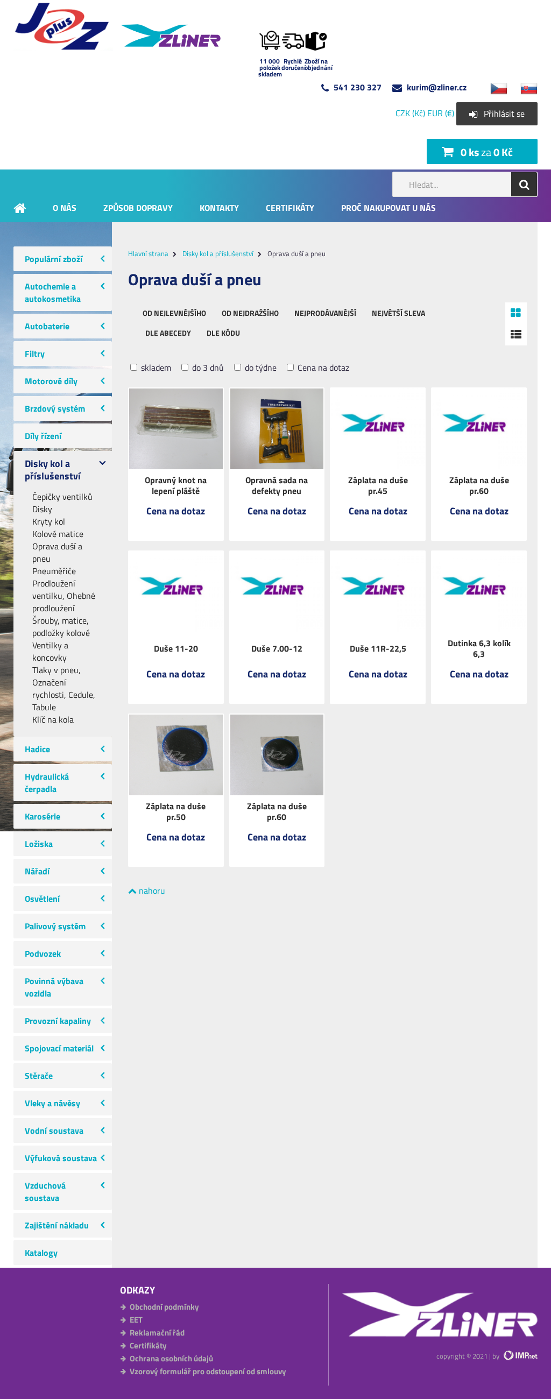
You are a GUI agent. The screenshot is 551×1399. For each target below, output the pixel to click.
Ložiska (39, 843)
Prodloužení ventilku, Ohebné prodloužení (63, 595)
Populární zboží (53, 258)
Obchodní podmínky (164, 1307)
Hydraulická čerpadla (47, 782)
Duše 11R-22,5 (378, 648)
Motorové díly (51, 381)
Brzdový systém (55, 408)
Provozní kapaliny (58, 1020)
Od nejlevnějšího (174, 313)
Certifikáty (290, 207)
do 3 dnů (207, 368)
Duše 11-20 (176, 648)
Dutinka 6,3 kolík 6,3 (479, 648)
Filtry (35, 353)
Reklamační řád (157, 1332)
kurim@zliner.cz (437, 87)
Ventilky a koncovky (50, 651)
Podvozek (43, 953)
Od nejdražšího (250, 313)
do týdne (260, 368)
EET (136, 1319)
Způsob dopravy (138, 207)
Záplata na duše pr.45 (378, 485)
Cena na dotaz (322, 368)
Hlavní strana (148, 253)
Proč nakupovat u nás (388, 207)
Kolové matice (57, 534)
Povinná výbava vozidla (54, 987)
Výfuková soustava (61, 1157)
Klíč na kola (53, 719)
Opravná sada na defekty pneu (276, 485)
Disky (42, 509)
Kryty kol (48, 521)
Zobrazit (176, 518)
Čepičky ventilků (62, 497)
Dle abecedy (168, 332)
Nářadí (37, 871)
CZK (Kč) (410, 113)
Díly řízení (43, 435)
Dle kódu (223, 332)
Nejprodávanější (325, 313)
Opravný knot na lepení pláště (176, 485)
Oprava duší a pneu (57, 552)
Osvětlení (42, 898)
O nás (64, 207)
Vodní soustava (54, 1130)
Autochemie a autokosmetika (53, 292)
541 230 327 (358, 87)
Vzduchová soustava (45, 1191)
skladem (155, 368)
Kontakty (219, 207)
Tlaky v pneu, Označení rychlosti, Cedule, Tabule (63, 688)
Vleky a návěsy (52, 1103)
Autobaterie (47, 326)
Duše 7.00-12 (276, 648)
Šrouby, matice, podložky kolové (61, 626)
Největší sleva (398, 313)
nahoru (151, 890)
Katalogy (41, 1252)
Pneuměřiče (54, 571)
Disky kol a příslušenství (53, 469)
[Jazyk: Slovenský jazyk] (524, 87)
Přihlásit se (504, 113)
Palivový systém (55, 926)
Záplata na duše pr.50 (176, 811)
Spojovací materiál (59, 1048)
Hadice (37, 749)
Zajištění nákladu (57, 1225)
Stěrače (39, 1075)
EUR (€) (440, 113)
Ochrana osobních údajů (171, 1358)
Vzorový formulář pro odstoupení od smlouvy (208, 1371)
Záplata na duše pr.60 (479, 485)
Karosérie (42, 816)
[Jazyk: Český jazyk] (493, 87)
